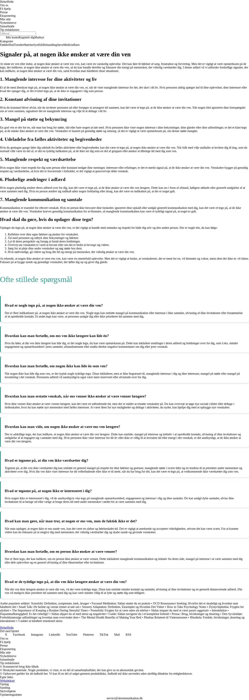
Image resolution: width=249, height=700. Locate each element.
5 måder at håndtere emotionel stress (40, 621)
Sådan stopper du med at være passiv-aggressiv (180, 610)
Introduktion (219, 610)
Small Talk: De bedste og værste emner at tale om (49, 607)
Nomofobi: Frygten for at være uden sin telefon (119, 610)
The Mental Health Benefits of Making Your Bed (111, 617)
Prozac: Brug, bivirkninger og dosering (195, 614)
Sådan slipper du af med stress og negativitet (78, 614)
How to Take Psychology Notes (187, 607)
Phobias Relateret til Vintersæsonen (165, 617)
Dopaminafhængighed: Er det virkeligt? (24, 614)
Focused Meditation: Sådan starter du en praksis (121, 603)
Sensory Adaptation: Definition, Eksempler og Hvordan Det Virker (123, 607)
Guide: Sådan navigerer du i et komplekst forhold (138, 614)
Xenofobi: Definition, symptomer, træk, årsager (60, 603)
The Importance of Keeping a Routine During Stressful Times (50, 610)
